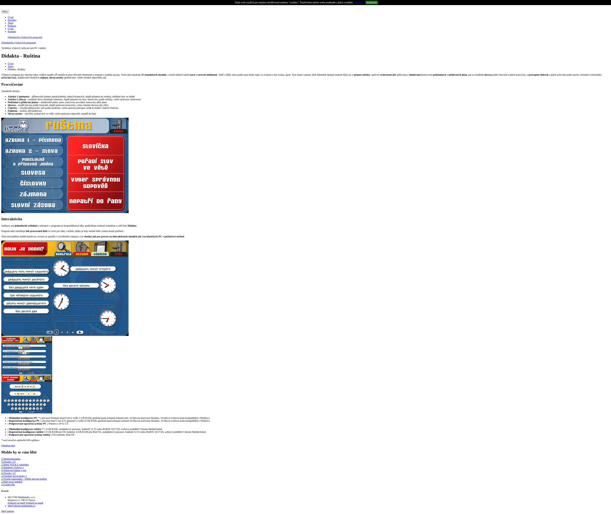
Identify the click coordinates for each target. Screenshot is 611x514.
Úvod (10, 17)
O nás (11, 28)
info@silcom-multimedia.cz (21, 505)
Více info (358, 2)
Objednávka (25, 37)
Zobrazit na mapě (16, 503)
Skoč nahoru (7, 511)
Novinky (12, 20)
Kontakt (12, 31)
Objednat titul (8, 445)
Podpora (12, 25)
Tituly (11, 23)
